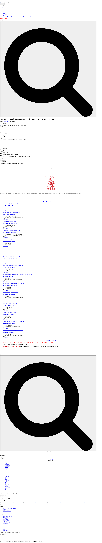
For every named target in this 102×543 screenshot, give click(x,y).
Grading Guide (3, 1)
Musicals (6, 479)
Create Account (5, 530)
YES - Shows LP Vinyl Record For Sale (10, 305)
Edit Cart (51, 459)
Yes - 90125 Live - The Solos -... (8, 332)
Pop (5, 482)
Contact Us (2, 0)
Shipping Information (6, 520)
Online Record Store (3, 537)
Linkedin (4, 199)
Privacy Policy (5, 518)
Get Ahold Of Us (5, 523)
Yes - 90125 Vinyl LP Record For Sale (9, 314)
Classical (6, 467)
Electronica (6, 473)
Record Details (5, 210)
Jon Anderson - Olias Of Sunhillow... (9, 323)
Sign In (4, 529)
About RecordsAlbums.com (7, 516)
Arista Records (5, 121)
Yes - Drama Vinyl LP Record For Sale (10, 223)
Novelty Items (7, 480)
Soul (5, 489)
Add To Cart (3, 160)
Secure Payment (5, 517)
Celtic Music (7, 464)
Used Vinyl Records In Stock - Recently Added (10, 508)
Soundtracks (7, 490)
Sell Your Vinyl (9, 1)
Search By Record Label (7, 511)
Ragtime (6, 483)
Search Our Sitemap (6, 510)
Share (3, 196)
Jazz (5, 477)
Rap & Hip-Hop (7, 484)
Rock (5, 488)
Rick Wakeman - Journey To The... (9, 241)
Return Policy (5, 521)
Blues (6, 463)
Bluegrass (6, 462)
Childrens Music (7, 465)
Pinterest (4, 198)
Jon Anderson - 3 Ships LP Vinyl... (9, 205)
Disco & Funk (7, 470)
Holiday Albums (7, 476)
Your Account (2, 525)
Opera (6, 481)
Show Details (51, 453)
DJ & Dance (7, 471)
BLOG (13, 1)
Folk (5, 474)
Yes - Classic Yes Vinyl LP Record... (9, 294)
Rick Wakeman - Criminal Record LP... (10, 285)
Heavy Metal (7, 475)
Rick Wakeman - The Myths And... (9, 276)
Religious (6, 486)
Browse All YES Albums (51, 340)
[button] (48, 69)
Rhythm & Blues (7, 487)
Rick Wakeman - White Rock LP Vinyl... (10, 258)
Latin (5, 478)
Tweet (4, 197)
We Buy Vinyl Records (6, 522)
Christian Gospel (7, 466)
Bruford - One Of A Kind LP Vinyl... (9, 214)
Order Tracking (5, 528)
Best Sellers (4, 509)
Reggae (6, 485)
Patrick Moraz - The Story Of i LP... (9, 267)
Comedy (6, 468)
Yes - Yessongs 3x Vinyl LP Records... (9, 232)
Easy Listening (7, 472)
